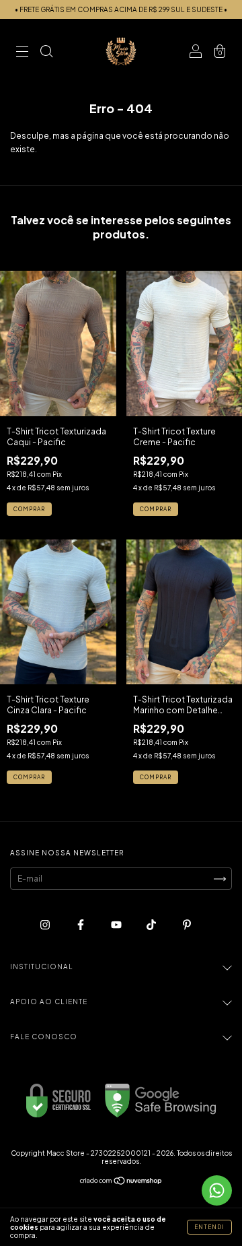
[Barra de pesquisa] (46, 53)
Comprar (29, 509)
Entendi (209, 1227)
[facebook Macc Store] (81, 925)
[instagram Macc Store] (45, 925)
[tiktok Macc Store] (152, 925)
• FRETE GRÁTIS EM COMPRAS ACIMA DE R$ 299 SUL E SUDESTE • (121, 9)
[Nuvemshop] (121, 1182)
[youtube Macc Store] (117, 925)
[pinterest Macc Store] (187, 925)
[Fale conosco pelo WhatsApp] (217, 1190)
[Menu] (22, 53)
